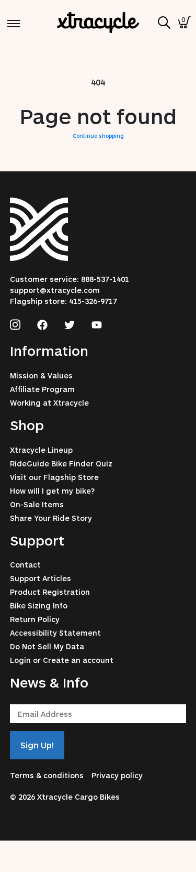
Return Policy (35, 619)
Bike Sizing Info (38, 605)
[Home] (98, 22)
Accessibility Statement (55, 632)
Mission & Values (41, 375)
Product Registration (50, 591)
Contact (25, 564)
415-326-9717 (93, 301)
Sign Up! (37, 745)
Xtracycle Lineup (41, 449)
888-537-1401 (105, 279)
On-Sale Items (37, 504)
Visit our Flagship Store (54, 477)
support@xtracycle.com (55, 290)
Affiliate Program (42, 389)
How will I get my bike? (52, 490)
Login (20, 660)
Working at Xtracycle (49, 402)
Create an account (78, 660)
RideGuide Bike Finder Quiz (61, 463)
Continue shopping (98, 136)
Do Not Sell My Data (47, 646)
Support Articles (40, 578)
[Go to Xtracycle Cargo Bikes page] (15, 324)
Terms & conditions (47, 775)
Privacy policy (117, 775)
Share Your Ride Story (51, 518)
